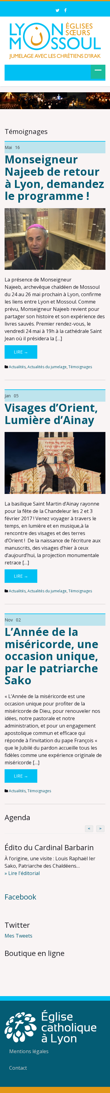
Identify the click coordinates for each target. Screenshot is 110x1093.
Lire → (21, 352)
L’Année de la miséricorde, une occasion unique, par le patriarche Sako (51, 656)
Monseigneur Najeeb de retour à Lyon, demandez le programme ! (54, 177)
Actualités (17, 366)
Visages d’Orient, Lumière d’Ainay (51, 413)
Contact (18, 1067)
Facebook (20, 897)
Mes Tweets (18, 935)
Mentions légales (29, 1051)
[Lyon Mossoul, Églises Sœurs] (55, 39)
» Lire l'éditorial (22, 873)
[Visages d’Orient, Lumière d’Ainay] (55, 462)
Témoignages (80, 366)
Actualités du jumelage (47, 366)
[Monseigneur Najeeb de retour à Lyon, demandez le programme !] (55, 238)
